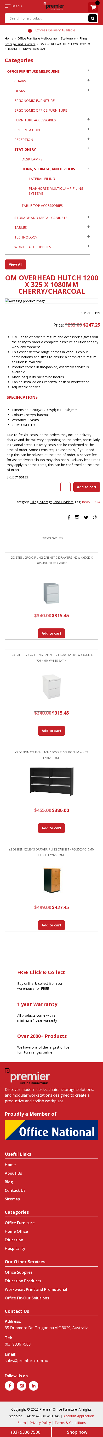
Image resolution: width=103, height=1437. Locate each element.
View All (15, 264)
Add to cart (87, 487)
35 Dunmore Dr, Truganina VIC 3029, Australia (46, 1327)
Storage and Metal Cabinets (41, 217)
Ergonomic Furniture (34, 100)
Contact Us (15, 1190)
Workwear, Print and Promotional (36, 1289)
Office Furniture (20, 1222)
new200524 (91, 502)
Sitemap (12, 1199)
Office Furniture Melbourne (37, 38)
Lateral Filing (42, 178)
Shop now (77, 1432)
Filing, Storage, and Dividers (48, 169)
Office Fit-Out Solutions (27, 1298)
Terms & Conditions (70, 1422)
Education (14, 1240)
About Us (13, 1173)
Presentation (27, 130)
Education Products (23, 1280)
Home (9, 38)
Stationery (68, 38)
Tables (20, 227)
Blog (9, 1181)
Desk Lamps (32, 159)
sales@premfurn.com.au (26, 1360)
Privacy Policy (40, 1422)
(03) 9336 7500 (18, 1344)
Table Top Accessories (42, 205)
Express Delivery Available (55, 30)
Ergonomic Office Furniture (40, 110)
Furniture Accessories (35, 120)
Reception (23, 139)
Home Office (16, 1231)
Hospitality (15, 1248)
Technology (25, 237)
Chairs (20, 81)
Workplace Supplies (32, 247)
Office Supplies (19, 1272)
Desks (19, 91)
